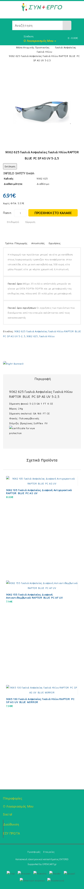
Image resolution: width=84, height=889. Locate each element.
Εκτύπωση (10, 166)
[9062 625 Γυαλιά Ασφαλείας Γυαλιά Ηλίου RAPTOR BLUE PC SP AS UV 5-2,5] (42, 112)
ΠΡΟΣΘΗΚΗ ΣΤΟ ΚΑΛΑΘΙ (53, 212)
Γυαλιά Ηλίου (44, 51)
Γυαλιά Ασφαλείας (65, 47)
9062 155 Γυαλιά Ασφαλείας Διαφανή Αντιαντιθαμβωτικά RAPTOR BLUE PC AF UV (34, 596)
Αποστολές (38, 243)
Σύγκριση (30, 221)
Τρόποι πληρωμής (16, 243)
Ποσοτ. (7, 213)
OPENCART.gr (49, 864)
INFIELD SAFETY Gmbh (18, 173)
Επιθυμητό (13, 221)
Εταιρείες (48, 851)
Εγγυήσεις (55, 243)
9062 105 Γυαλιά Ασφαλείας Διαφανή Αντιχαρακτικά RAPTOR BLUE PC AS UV (39, 491)
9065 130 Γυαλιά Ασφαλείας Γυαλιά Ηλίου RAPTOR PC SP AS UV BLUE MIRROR (40, 700)
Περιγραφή (43, 378)
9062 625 (32, 336)
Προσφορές (33, 851)
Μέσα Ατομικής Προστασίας (33, 47)
